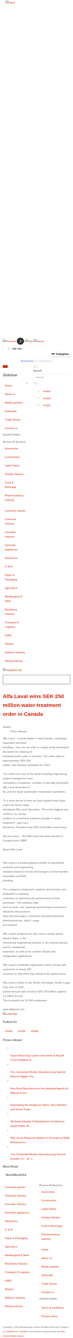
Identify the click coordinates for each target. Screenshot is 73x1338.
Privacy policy (49, 1316)
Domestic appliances (11, 547)
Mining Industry (14, 660)
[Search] (35, 366)
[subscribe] (10, 1013)
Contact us (11, 428)
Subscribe (11, 411)
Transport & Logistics (12, 624)
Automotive (11, 448)
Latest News (12, 465)
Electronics (11, 558)
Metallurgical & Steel (13, 598)
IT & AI (9, 566)
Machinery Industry (11, 611)
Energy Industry (14, 474)
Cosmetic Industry (10, 534)
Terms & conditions (52, 1307)
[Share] (35, 383)
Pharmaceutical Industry (14, 497)
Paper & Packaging (11, 577)
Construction (12, 456)
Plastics (9, 643)
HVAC (8, 635)
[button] (9, 340)
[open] (23, 367)
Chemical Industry (10, 521)
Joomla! (23, 1331)
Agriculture (11, 587)
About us (10, 394)
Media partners (14, 402)
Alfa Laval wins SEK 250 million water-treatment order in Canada (33, 705)
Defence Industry (15, 652)
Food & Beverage (10, 484)
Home (8, 385)
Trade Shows (12, 419)
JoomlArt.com (12, 1331)
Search (37, 370)
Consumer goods (15, 510)
